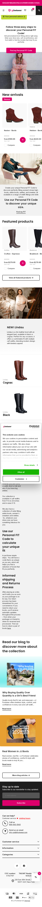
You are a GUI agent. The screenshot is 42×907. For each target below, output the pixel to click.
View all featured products (20, 278)
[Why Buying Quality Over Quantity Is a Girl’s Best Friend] (21, 672)
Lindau (5, 380)
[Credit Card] (7, 894)
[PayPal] (24, 898)
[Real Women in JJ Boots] (21, 730)
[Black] (21, 403)
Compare (11, 145)
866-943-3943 (15, 825)
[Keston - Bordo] (14, 115)
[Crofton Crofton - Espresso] (14, 239)
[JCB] (17, 898)
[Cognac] (21, 371)
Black (6, 414)
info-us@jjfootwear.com (18, 832)
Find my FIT (21, 212)
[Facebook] (17, 866)
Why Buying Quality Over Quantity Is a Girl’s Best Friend (18, 694)
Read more (6, 709)
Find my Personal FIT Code (21, 50)
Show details (29, 465)
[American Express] (28, 894)
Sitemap (27, 901)
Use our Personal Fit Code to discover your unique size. (21, 203)
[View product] (23, 140)
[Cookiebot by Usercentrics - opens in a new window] (29, 426)
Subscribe (21, 803)
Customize (19, 479)
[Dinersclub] (10, 898)
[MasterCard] (14, 894)
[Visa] (21, 894)
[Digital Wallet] (31, 898)
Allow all (21, 472)
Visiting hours (24, 818)
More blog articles (20, 775)
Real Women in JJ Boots (15, 751)
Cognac (8, 382)
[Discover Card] (35, 894)
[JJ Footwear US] (15, 10)
